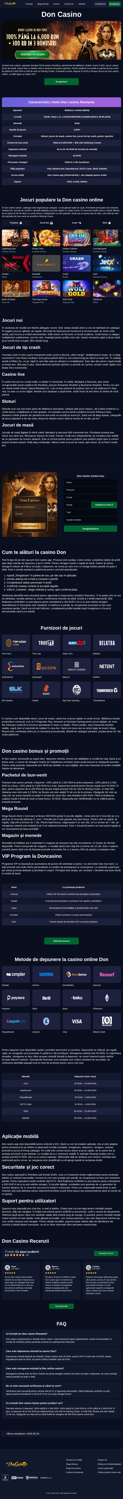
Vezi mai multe (61, 1306)
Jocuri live (44, 223)
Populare (14, 223)
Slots (105, 223)
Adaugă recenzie (106, 1253)
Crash (74, 223)
